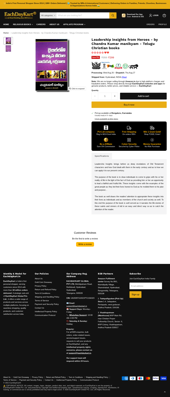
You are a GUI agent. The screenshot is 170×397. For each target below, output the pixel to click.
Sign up (135, 294)
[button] (8, 40)
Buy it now (129, 104)
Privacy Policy (40, 286)
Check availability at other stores (106, 119)
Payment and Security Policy (47, 304)
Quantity (95, 90)
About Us (54, 24)
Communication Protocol (45, 315)
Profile (162, 24)
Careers (40, 24)
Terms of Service (42, 300)
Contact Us (39, 308)
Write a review (85, 244)
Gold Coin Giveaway (43, 282)
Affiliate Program (73, 24)
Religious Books (22, 24)
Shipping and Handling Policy (47, 297)
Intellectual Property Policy (46, 311)
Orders (150, 24)
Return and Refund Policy (45, 289)
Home (6, 24)
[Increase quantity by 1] (115, 96)
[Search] (112, 15)
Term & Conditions (42, 293)
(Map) (124, 77)
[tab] (102, 156)
